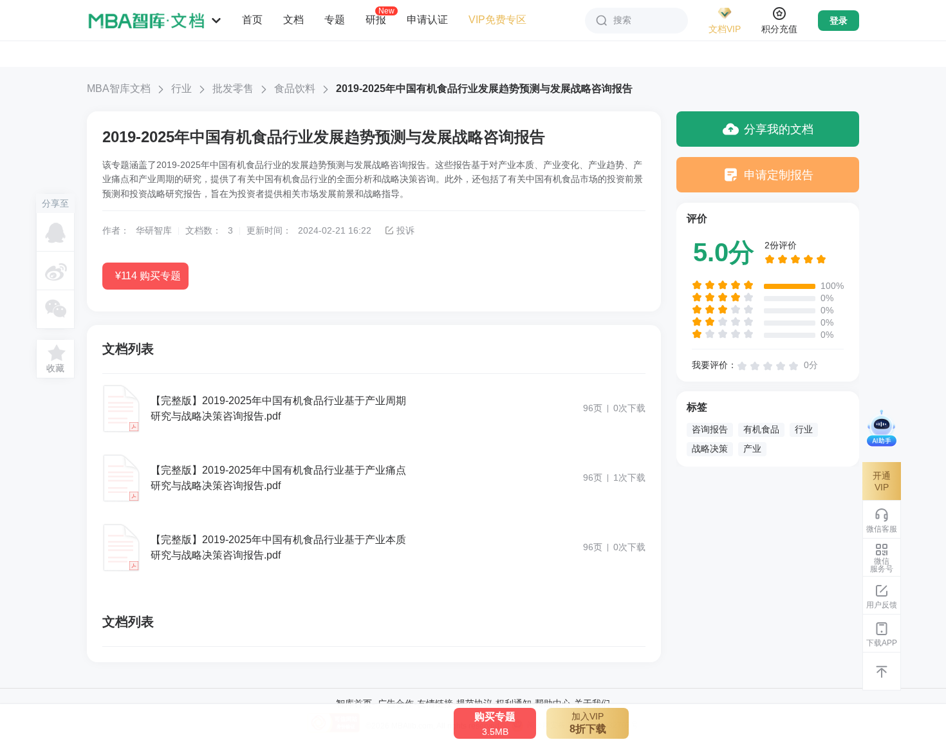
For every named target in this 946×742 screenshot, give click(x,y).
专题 (334, 19)
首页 (252, 19)
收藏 (55, 368)
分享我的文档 (778, 129)
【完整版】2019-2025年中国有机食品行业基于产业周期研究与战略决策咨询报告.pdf (278, 408)
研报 (376, 19)
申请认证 (427, 19)
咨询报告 (710, 429)
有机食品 (761, 429)
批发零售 (233, 88)
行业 (181, 88)
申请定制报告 (778, 175)
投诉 (405, 230)
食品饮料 (294, 88)
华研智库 (154, 230)
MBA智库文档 (119, 88)
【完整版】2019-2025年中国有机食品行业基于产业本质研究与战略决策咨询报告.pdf (278, 547)
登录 (839, 20)
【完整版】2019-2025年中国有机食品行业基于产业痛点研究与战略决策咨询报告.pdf (278, 478)
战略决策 (710, 448)
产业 (752, 448)
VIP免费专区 (497, 19)
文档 (293, 19)
